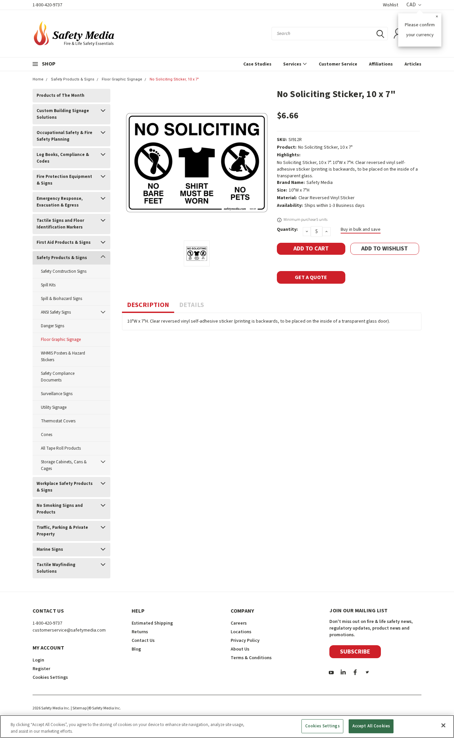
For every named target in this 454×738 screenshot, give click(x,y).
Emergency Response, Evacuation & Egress (60, 202)
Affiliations (381, 64)
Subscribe (355, 652)
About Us (240, 649)
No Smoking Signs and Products (60, 509)
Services (292, 64)
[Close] (443, 725)
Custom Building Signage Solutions (63, 114)
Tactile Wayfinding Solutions (56, 568)
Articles (412, 64)
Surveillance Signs (56, 394)
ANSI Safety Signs (56, 312)
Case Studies (257, 64)
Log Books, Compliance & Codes (63, 158)
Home (38, 79)
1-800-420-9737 (47, 5)
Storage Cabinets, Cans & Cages (64, 465)
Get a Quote (311, 277)
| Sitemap (79, 708)
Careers (239, 623)
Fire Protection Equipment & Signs (64, 180)
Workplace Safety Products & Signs (65, 487)
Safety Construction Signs (63, 271)
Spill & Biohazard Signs (61, 299)
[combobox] (330, 33)
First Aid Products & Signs (64, 242)
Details (191, 305)
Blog (136, 649)
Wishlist (390, 5)
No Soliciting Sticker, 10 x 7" (174, 79)
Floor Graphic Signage (122, 79)
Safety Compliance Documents (57, 376)
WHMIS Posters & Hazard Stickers (63, 356)
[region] (227, 726)
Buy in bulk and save (361, 229)
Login (38, 660)
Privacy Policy (245, 640)
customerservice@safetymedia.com (69, 630)
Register (41, 668)
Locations (241, 632)
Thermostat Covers (58, 421)
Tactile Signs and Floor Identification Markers (60, 224)
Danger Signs (52, 326)
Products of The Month (60, 95)
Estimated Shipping (152, 623)
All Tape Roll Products (61, 448)
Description (148, 305)
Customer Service (338, 64)
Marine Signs (50, 549)
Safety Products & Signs (72, 79)
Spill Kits (48, 285)
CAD (411, 4)
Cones (46, 435)
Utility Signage (53, 407)
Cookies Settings (322, 726)
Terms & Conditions (251, 658)
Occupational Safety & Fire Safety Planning (64, 136)
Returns (140, 632)
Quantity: (287, 229)
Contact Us (143, 640)
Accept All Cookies (371, 726)
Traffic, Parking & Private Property (62, 530)
